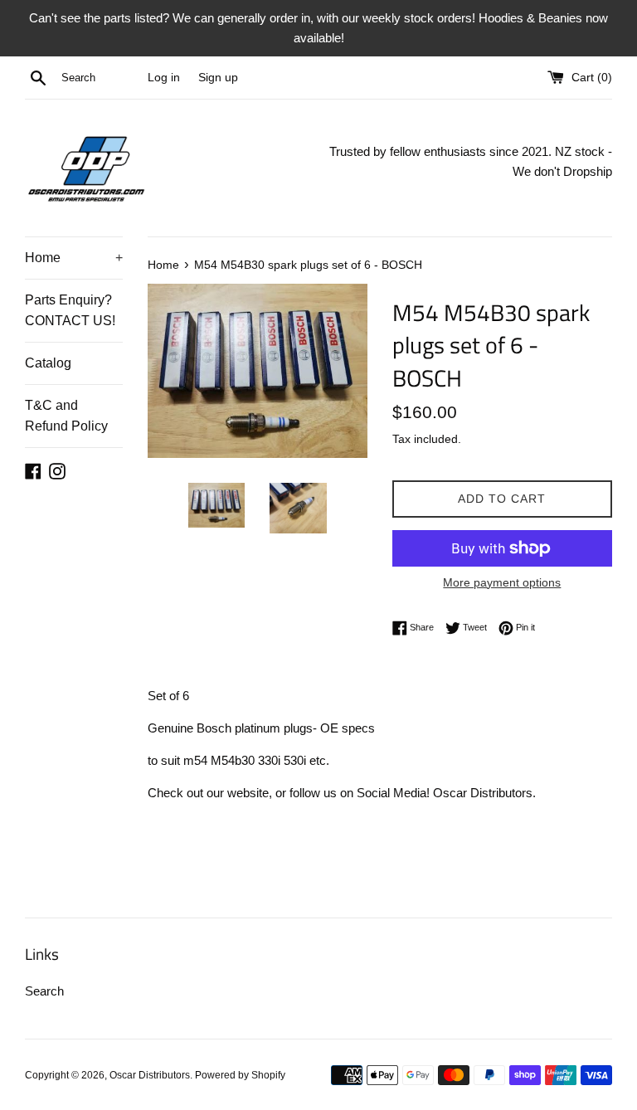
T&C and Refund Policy (66, 416)
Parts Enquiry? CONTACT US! (70, 311)
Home (74, 258)
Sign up (218, 77)
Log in (164, 77)
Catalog (48, 363)
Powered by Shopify (240, 1075)
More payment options (502, 582)
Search (44, 991)
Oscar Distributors (149, 1075)
